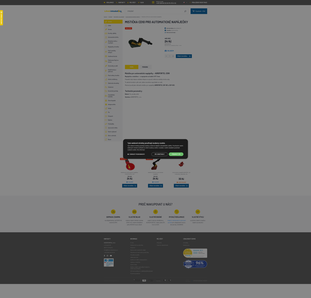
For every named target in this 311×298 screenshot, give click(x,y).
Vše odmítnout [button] (159, 154)
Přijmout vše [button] (176, 154)
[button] (136, 154)
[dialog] (155, 149)
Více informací (141, 150)
